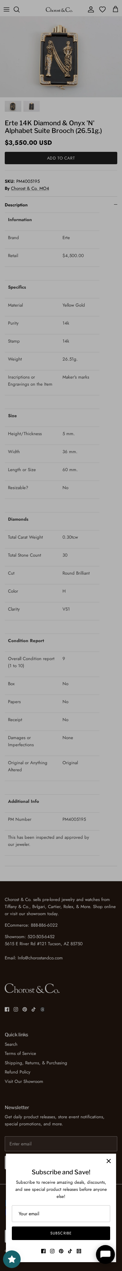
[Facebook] (43, 1251)
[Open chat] (105, 1254)
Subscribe (60, 1233)
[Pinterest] (61, 1251)
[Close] (108, 1161)
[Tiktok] (70, 1251)
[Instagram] (52, 1251)
